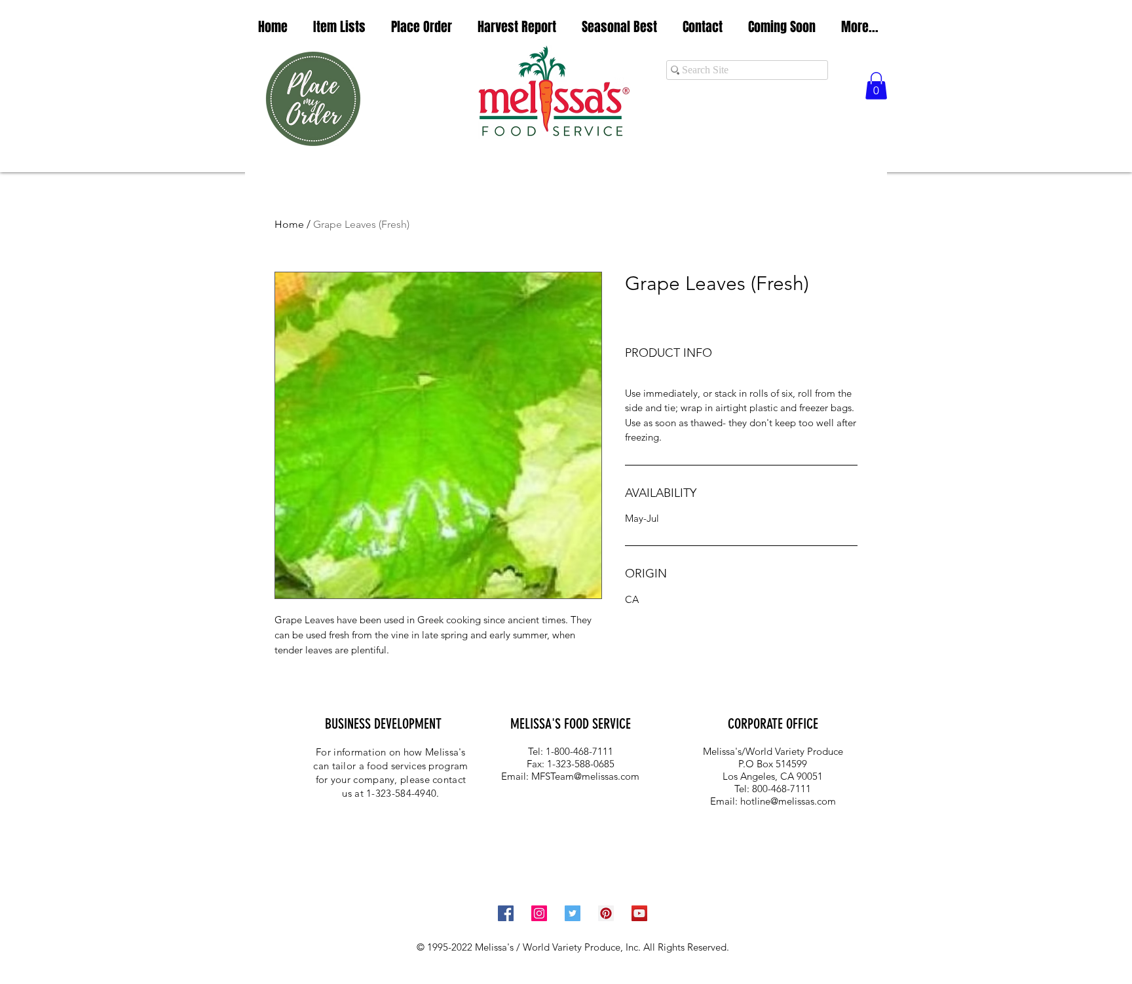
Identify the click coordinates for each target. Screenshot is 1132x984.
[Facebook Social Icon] (506, 913)
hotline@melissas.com (788, 801)
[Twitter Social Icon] (572, 913)
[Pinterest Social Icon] (606, 913)
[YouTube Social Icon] (639, 913)
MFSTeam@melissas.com (585, 776)
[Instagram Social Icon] (539, 913)
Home (289, 224)
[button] (339, 27)
